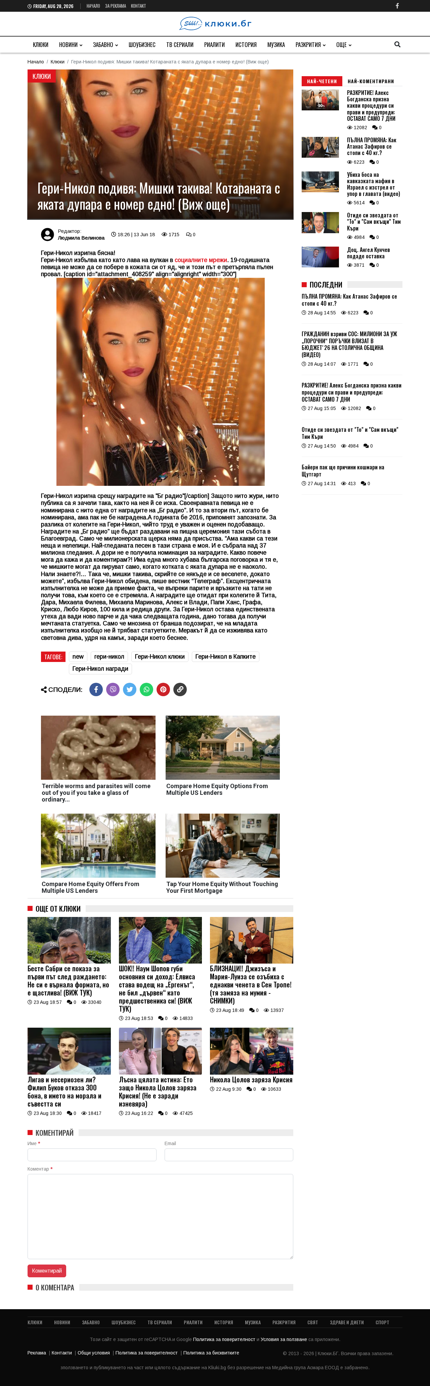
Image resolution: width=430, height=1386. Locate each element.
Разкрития (308, 44)
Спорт (382, 1322)
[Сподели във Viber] (113, 689)
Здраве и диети (347, 1322)
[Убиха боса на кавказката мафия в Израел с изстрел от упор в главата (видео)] (320, 190)
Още (341, 44)
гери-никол (109, 656)
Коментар (40, 1169)
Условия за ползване (284, 1339)
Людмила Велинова (81, 237)
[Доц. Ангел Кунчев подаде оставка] (320, 265)
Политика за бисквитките (211, 1352)
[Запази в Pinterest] (163, 689)
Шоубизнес (142, 44)
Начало (93, 5)
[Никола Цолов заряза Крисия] (251, 1073)
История (246, 44)
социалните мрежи (201, 260)
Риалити (214, 44)
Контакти (62, 1352)
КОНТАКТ (138, 5)
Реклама (37, 1352)
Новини (68, 44)
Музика (276, 44)
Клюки (40, 44)
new (78, 656)
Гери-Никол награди (100, 668)
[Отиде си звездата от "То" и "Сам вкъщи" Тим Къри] (320, 231)
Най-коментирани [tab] (371, 81)
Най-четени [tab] (322, 81)
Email (170, 1143)
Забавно (103, 44)
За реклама (115, 5)
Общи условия (94, 1352)
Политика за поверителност (225, 1339)
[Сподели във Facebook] (96, 689)
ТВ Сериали (180, 44)
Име (34, 1143)
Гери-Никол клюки (160, 656)
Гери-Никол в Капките (226, 656)
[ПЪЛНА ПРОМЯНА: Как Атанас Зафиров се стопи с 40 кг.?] (320, 156)
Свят (312, 1322)
